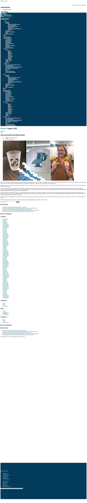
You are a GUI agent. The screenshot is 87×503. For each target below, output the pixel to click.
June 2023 (5, 247)
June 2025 (5, 229)
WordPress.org (5, 314)
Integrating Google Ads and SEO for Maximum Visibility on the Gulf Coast (17, 209)
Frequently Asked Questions (10, 31)
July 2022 (5, 257)
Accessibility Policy (61, 499)
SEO (4, 36)
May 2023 (5, 248)
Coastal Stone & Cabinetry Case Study (14, 24)
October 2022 (5, 254)
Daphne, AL (9, 51)
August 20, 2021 (11, 139)
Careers (7, 61)
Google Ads (7, 44)
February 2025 (5, 233)
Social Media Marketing (7, 37)
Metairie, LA (9, 57)
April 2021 (5, 270)
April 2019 (5, 293)
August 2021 (5, 266)
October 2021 (5, 264)
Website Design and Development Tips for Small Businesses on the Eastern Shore (18, 211)
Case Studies (8, 23)
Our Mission (7, 22)
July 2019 (5, 290)
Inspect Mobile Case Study (12, 25)
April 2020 (5, 280)
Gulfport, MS (10, 55)
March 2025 (5, 232)
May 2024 (5, 239)
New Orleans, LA (10, 56)
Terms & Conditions (52, 499)
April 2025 (5, 231)
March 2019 (5, 294)
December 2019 (6, 285)
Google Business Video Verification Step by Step (13, 64)
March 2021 (5, 271)
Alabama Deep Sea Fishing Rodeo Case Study (14, 28)
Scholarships (8, 62)
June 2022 (5, 258)
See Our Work (8, 30)
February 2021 (5, 272)
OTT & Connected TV (9, 39)
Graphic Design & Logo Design (10, 45)
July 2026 (5, 220)
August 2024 (5, 238)
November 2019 (6, 286)
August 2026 (5, 219)
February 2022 (5, 261)
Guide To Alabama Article (9, 33)
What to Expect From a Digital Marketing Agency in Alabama (14, 207)
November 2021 (6, 263)
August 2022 (5, 256)
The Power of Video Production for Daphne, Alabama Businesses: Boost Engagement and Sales (21, 210)
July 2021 (5, 268)
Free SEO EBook (8, 69)
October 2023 (5, 243)
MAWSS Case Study (10, 27)
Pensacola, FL (10, 58)
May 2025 (5, 230)
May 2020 (5, 279)
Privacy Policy (45, 499)
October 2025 (5, 227)
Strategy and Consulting (9, 47)
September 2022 (6, 255)
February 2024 (5, 241)
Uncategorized (5, 306)
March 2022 (5, 260)
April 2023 (5, 249)
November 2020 (6, 275)
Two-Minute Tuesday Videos (10, 71)
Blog (6, 70)
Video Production (8, 40)
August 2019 (5, 289)
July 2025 (5, 228)
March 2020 (5, 281)
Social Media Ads (8, 42)
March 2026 (5, 223)
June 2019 (5, 291)
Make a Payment (38, 499)
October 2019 (5, 287)
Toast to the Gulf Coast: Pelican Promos (12, 135)
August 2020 (5, 277)
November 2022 (6, 253)
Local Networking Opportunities (11, 72)
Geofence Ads (8, 46)
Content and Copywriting (9, 43)
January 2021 (5, 273)
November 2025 (6, 226)
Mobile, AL (9, 52)
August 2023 (5, 245)
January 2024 (5, 242)
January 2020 (5, 284)
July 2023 (5, 246)
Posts (4, 305)
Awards (7, 32)
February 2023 (5, 251)
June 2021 (5, 269)
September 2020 (6, 276)
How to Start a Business (9, 65)
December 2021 (6, 262)
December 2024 (6, 236)
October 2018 (5, 297)
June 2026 (5, 221)
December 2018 (6, 295)
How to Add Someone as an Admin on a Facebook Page (14, 66)
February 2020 (5, 282)
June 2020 (5, 278)
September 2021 (6, 265)
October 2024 (5, 237)
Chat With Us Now (8, 59)
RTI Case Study (10, 29)
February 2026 (5, 224)
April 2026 (5, 222)
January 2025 (5, 235)
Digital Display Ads (8, 41)
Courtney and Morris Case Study (13, 26)
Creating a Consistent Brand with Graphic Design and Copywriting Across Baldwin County (20, 208)
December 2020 (6, 274)
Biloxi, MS (9, 54)
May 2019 (5, 292)
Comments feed (6, 313)
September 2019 (6, 288)
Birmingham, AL (10, 53)
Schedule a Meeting (9, 60)
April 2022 (5, 259)
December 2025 (6, 225)
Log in (4, 311)
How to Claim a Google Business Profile (12, 68)
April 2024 (5, 240)
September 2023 (6, 244)
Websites (5, 35)
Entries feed (5, 312)
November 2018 (6, 296)
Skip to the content (3, 0)
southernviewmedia (13, 137)
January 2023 (5, 252)
